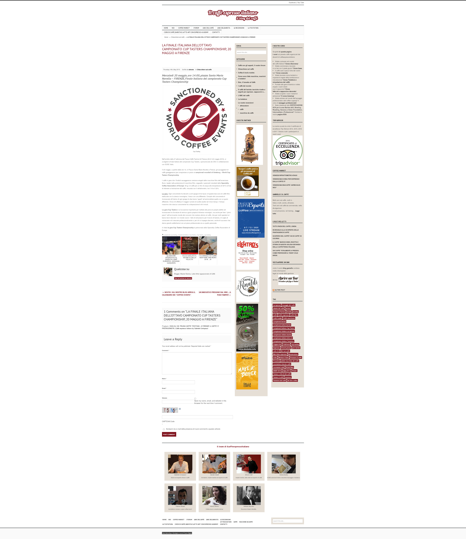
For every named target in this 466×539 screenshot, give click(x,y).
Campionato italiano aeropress (283, 331)
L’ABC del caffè (208, 28)
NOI (173, 28)
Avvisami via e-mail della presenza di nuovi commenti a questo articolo (193, 429)
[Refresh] (180, 408)
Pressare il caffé (296, 357)
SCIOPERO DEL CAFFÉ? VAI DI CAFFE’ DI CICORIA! (287, 237)
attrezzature (244, 105)
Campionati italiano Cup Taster (187, 235)
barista (288, 308)
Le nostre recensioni (246, 103)
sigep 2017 (286, 371)
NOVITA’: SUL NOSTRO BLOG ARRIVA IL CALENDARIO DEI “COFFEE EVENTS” (178, 293)
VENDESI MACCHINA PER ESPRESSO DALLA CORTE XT (286, 180)
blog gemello (288, 268)
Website (164, 398)
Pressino (276, 361)
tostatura (288, 377)
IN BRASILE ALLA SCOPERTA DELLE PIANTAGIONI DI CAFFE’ (286, 231)
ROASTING (289, 367)
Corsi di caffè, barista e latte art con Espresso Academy (186, 32)
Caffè (275, 315)
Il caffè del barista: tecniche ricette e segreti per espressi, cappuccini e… (251, 90)
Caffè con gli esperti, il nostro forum (251, 65)
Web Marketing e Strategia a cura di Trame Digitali (177, 533)
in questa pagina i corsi (282, 52)
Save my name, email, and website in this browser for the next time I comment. (210, 401)
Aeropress (277, 305)
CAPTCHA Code (168, 421)
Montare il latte (284, 357)
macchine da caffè (247, 113)
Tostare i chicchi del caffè (282, 374)
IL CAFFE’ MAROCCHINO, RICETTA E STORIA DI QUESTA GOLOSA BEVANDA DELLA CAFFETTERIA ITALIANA (286, 244)
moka (275, 357)
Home (166, 28)
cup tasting (207, 235)
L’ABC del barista (223, 28)
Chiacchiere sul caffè (177, 37)
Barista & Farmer (279, 312)
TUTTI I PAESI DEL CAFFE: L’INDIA (284, 226)
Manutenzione (293, 354)
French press (286, 348)
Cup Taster (200, 235)
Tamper (294, 371)
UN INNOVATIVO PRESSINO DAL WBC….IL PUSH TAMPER (215, 293)
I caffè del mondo (244, 86)
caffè (241, 109)
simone (191, 69)
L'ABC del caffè (244, 95)
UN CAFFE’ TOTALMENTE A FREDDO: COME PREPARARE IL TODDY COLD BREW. (286, 252)
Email (164, 388)
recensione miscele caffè (282, 364)
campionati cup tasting (170, 235)
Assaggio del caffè (288, 305)
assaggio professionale (287, 103)
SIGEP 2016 (277, 371)
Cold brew (286, 344)
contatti (216, 32)
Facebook (292, 3)
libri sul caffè (285, 351)
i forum (196, 28)
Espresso (276, 348)
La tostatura (253, 28)
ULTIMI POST (280, 290)
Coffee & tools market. (246, 72)
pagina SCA (282, 114)
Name (164, 378)
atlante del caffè (278, 308)
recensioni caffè (278, 367)
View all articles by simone (183, 278)
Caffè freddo (277, 318)
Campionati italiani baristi (282, 325)
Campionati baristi (279, 321)
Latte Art (276, 351)
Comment (165, 350)
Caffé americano (289, 318)
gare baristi (296, 348)
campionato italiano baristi (282, 334)
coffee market (184, 28)
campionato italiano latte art (282, 338)
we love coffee (292, 380)
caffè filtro (294, 315)
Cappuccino (277, 344)
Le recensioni (239, 28)
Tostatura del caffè (279, 380)
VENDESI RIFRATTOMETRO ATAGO (285, 175)
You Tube (301, 3)
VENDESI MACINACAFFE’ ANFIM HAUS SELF (286, 186)
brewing (295, 312)
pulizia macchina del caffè (290, 361)
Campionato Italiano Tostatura (283, 341)
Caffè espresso (283, 315)
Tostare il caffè (278, 377)
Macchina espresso (280, 354)
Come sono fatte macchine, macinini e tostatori (252, 77)
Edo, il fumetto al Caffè (246, 82)
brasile (289, 312)
